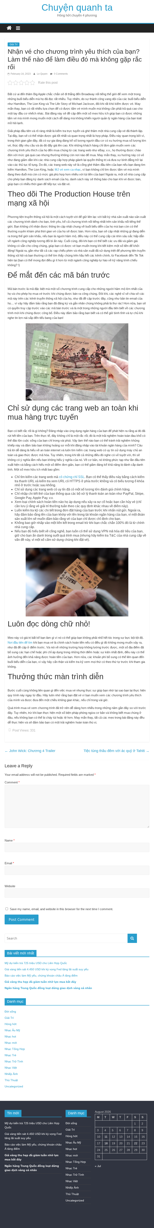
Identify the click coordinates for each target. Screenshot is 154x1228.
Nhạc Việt (11, 1067)
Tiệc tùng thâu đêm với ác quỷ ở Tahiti (116, 751)
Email (9, 863)
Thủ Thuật (11, 1080)
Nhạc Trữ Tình (14, 1061)
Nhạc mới (11, 1042)
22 (135, 1143)
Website (10, 886)
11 (105, 1136)
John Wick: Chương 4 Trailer (30, 751)
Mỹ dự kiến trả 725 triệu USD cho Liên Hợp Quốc (36, 963)
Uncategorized (14, 1086)
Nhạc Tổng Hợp (15, 1049)
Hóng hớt (10, 1024)
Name (10, 840)
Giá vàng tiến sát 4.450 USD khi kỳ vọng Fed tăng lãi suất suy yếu (46, 969)
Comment (12, 782)
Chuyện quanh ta (77, 7)
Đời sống (10, 1011)
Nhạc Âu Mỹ (12, 1030)
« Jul (98, 1166)
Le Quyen (42, 73)
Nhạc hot (10, 1036)
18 (106, 1143)
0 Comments (60, 73)
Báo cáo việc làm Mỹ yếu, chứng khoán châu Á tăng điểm (41, 975)
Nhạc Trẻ (10, 1055)
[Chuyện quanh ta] (9, 28)
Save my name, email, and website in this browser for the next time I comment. (61, 909)
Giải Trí (13, 44)
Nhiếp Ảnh (11, 1074)
